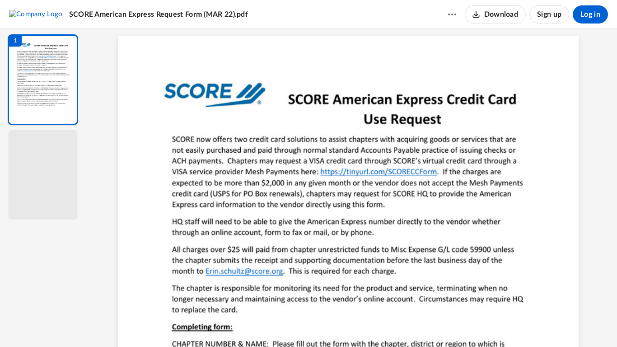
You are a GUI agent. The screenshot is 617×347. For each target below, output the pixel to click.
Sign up (549, 14)
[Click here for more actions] (452, 14)
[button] (43, 80)
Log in (590, 14)
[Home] (36, 14)
